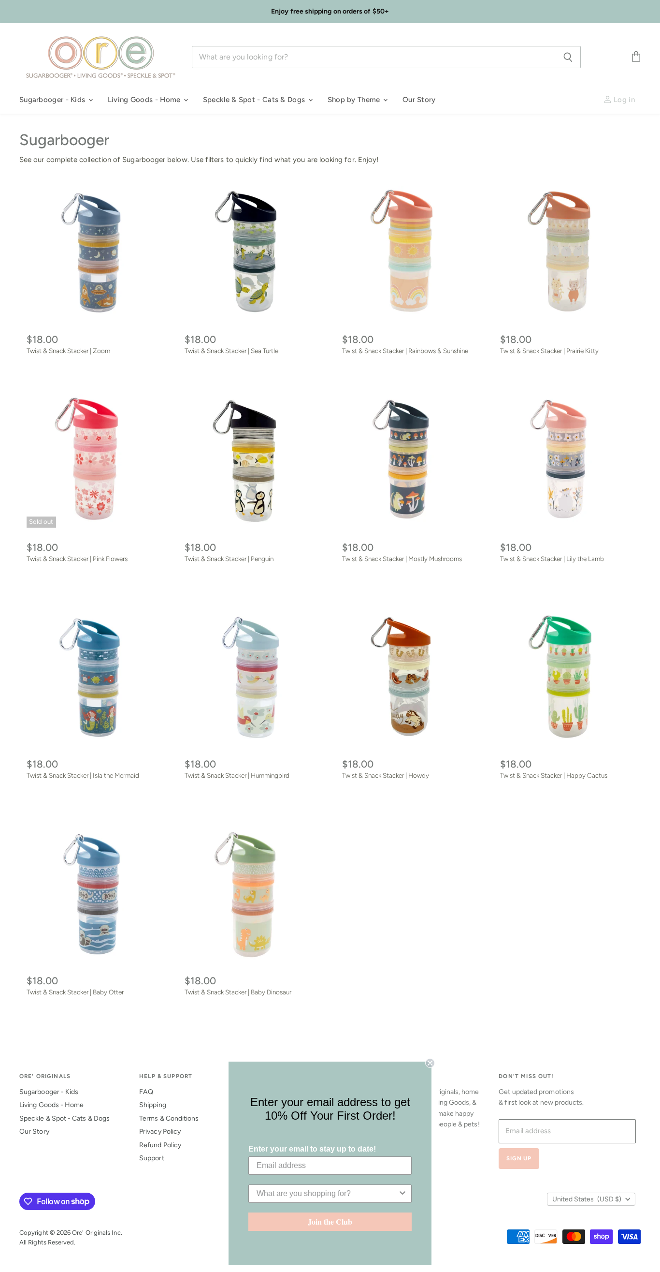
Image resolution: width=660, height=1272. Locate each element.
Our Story (419, 99)
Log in (623, 99)
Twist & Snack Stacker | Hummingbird (237, 775)
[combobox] (327, 1193)
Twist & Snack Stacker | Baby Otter (75, 992)
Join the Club (330, 1221)
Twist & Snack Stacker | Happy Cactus (553, 775)
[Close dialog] (430, 1063)
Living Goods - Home (145, 99)
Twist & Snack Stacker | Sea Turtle (231, 351)
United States (586, 1199)
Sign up (518, 1158)
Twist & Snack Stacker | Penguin (229, 558)
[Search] (568, 57)
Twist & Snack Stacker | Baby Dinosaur (238, 992)
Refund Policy (160, 1145)
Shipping (152, 1105)
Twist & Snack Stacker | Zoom (68, 351)
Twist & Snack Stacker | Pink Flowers (77, 558)
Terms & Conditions (169, 1118)
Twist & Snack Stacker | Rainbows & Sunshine (405, 351)
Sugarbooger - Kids (53, 99)
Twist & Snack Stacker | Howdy (385, 775)
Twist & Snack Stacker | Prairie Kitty (549, 351)
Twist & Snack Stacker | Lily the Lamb (552, 558)
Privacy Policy (160, 1131)
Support (151, 1158)
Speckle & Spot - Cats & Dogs (255, 99)
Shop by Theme (355, 99)
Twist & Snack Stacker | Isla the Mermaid (83, 775)
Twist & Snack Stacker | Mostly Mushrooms (402, 558)
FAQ (146, 1092)
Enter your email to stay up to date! (312, 1149)
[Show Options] (402, 1193)
